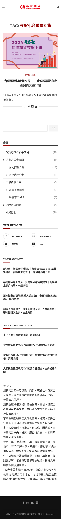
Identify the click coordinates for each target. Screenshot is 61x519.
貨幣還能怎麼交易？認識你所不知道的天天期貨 (28, 345)
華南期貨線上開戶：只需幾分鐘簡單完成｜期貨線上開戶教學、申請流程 (30, 284)
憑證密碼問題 (31, 205)
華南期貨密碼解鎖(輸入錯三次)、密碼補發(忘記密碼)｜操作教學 (30, 297)
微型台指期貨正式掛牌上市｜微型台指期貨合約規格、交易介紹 (30, 357)
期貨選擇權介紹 (31, 159)
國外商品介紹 (33, 175)
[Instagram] (27, 502)
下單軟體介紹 (31, 182)
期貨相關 (31, 212)
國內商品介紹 (30, 75)
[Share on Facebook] (29, 106)
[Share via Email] (36, 106)
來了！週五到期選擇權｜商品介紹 (21, 335)
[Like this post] (25, 106)
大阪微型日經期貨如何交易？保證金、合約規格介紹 (30, 370)
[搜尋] (53, 128)
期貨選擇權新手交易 (31, 152)
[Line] (37, 502)
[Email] (32, 502)
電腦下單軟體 (33, 190)
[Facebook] (23, 502)
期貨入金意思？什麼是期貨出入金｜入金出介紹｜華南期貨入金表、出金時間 (30, 311)
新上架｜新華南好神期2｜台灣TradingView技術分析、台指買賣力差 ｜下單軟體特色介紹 (29, 271)
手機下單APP (33, 197)
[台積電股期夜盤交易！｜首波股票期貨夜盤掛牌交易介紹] (30, 51)
